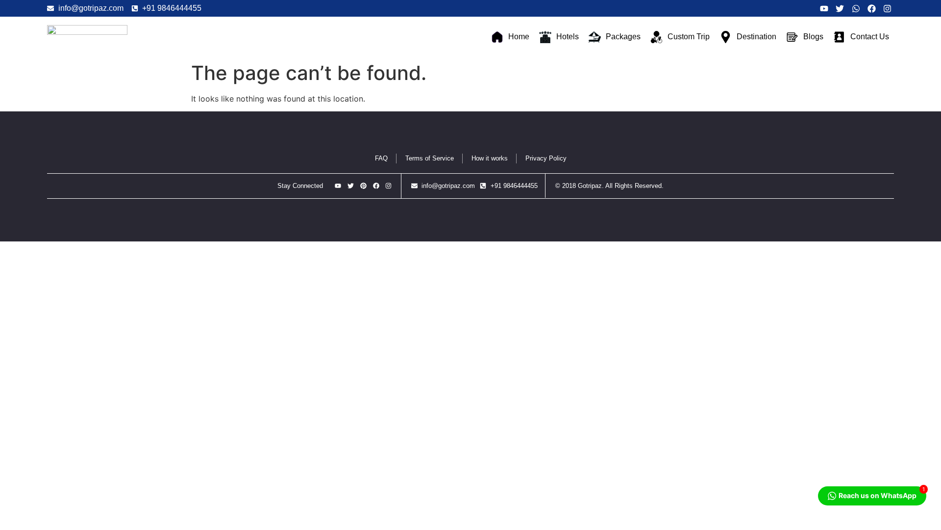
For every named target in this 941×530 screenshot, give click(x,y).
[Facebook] (871, 8)
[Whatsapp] (855, 8)
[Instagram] (887, 8)
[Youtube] (824, 8)
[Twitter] (839, 8)
